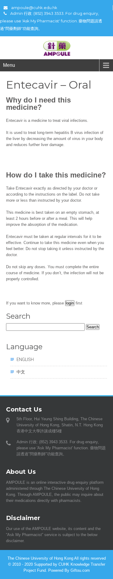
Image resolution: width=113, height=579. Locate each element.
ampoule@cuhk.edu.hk (34, 7)
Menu (9, 65)
